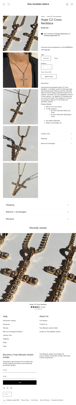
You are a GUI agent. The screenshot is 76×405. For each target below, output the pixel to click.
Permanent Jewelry (9, 320)
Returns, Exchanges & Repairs (12, 332)
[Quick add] (2, 299)
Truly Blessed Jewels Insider (48, 328)
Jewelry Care (45, 134)
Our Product (34, 400)
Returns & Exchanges (48, 143)
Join (19, 382)
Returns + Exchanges (16, 212)
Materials (44, 138)
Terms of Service (44, 400)
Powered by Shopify (57, 400)
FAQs (5, 342)
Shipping (10, 205)
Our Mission (43, 320)
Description (44, 83)
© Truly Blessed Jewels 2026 (11, 400)
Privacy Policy (25, 400)
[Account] (67, 4)
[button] (35, 307)
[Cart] (72, 4)
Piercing (5, 328)
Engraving (6, 324)
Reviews (10, 219)
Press (5, 346)
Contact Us (43, 324)
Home (43, 16)
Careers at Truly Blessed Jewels (49, 332)
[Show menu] (3, 4)
